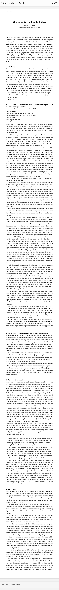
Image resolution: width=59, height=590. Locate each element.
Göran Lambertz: (9, 3)
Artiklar (22, 3)
